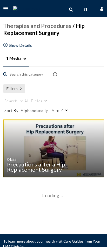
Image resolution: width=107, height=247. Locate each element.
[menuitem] (70, 9)
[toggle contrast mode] (85, 9)
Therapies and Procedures (37, 25)
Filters (12, 88)
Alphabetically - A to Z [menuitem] (33, 110)
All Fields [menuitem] (23, 100)
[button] (7, 8)
